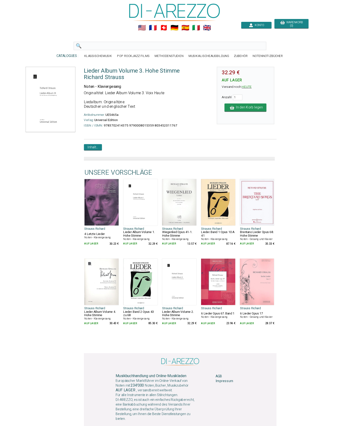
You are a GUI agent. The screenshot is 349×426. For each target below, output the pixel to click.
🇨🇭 (164, 28)
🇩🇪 (174, 28)
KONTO (258, 25)
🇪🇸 (185, 28)
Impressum (224, 381)
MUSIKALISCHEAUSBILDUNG (209, 56)
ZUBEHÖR (241, 56)
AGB (219, 376)
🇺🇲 (142, 28)
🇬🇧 (207, 28)
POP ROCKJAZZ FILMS (133, 56)
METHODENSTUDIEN (169, 56)
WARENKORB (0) (294, 24)
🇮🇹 (196, 28)
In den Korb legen (248, 107)
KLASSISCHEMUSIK (98, 56)
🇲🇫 (153, 28)
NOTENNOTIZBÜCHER (268, 56)
